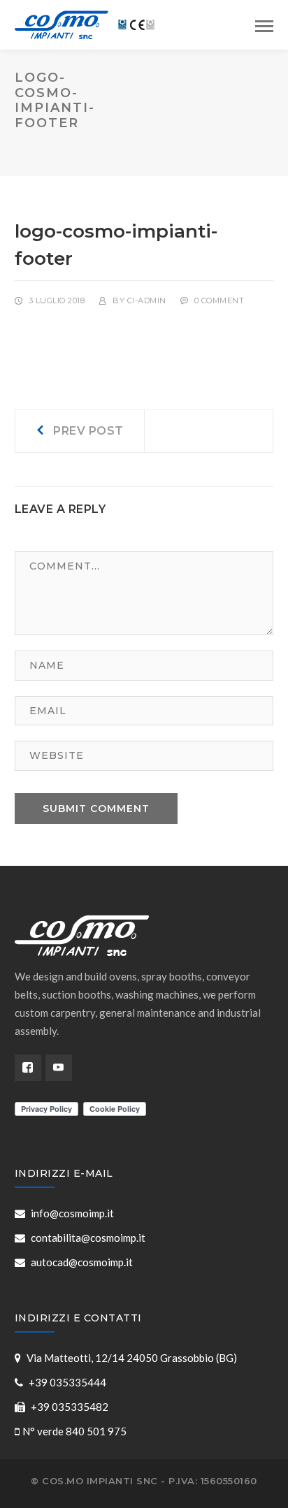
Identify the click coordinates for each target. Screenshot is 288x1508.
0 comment (219, 300)
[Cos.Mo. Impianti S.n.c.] (84, 23)
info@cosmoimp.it (72, 1213)
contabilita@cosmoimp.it (88, 1237)
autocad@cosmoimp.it (82, 1262)
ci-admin (146, 300)
